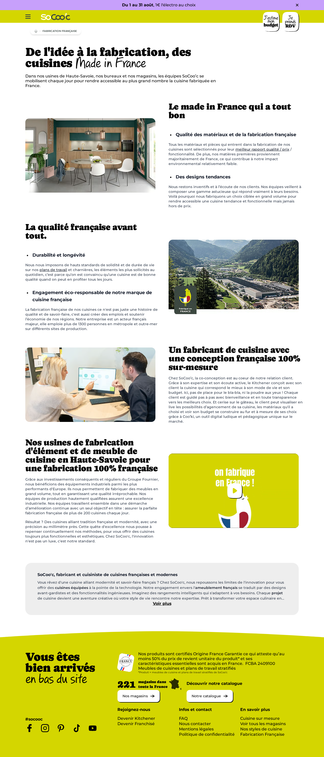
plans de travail (53, 270)
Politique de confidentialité (207, 734)
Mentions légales (196, 729)
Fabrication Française (262, 734)
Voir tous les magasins (263, 723)
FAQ (183, 718)
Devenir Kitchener (136, 718)
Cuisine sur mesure (260, 718)
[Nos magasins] (138, 700)
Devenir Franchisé (136, 723)
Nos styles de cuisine (261, 729)
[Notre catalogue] (210, 700)
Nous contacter (195, 723)
